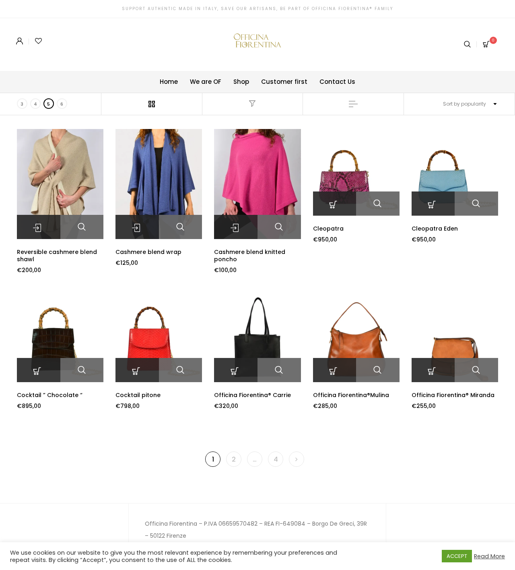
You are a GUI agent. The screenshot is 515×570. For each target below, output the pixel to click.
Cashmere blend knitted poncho (249, 255)
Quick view (82, 227)
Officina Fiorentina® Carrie (252, 395)
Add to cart (334, 203)
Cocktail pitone (138, 395)
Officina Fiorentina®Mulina (351, 395)
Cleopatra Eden (435, 229)
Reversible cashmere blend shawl (57, 255)
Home (169, 81)
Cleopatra (328, 229)
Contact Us (337, 81)
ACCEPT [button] (457, 556)
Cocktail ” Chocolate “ (49, 395)
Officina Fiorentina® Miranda (453, 395)
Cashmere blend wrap (148, 252)
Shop (241, 81)
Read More (489, 556)
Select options (38, 227)
